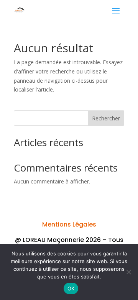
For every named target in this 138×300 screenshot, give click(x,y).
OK (71, 288)
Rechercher (106, 118)
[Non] (128, 272)
